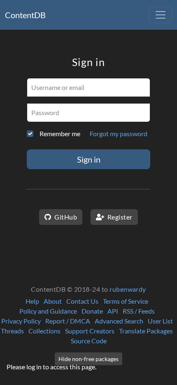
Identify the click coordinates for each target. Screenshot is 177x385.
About (53, 301)
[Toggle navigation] (160, 15)
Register (119, 217)
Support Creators (89, 331)
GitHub (65, 217)
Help (32, 301)
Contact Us (82, 301)
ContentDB (25, 15)
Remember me (60, 133)
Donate (92, 311)
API (112, 311)
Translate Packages (146, 331)
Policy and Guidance (48, 311)
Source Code (89, 341)
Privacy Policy (21, 321)
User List (160, 321)
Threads (12, 331)
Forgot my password (118, 133)
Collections (44, 331)
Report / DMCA (67, 321)
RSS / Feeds (139, 311)
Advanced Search (119, 321)
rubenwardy (127, 289)
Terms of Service (125, 301)
